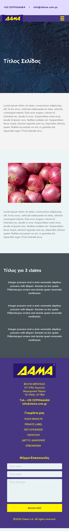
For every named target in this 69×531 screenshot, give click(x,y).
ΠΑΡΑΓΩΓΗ (33, 434)
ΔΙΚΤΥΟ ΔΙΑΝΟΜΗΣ (33, 440)
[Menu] (62, 18)
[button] (34, 508)
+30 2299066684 (14, 7)
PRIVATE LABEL (33, 424)
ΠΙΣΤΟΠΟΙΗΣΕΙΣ (33, 429)
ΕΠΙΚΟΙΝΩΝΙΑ (33, 445)
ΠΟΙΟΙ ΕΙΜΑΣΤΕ (33, 418)
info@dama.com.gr (45, 7)
